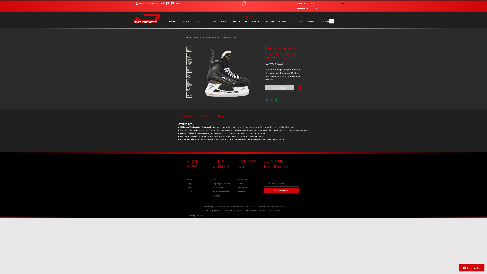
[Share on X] (281, 99)
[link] (188, 116)
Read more (269, 79)
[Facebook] (167, 3)
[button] (343, 3)
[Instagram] (162, 3)
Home (189, 37)
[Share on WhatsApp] (276, 99)
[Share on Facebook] (266, 99)
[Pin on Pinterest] (271, 99)
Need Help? (209, 206)
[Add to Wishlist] (298, 87)
